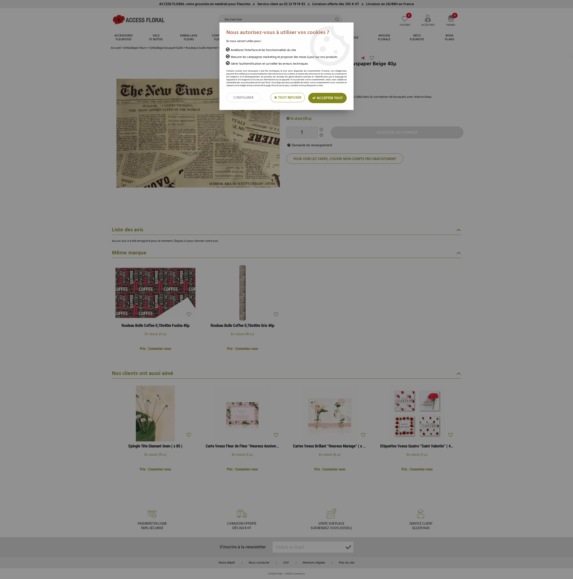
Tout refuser (289, 97)
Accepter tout (329, 98)
